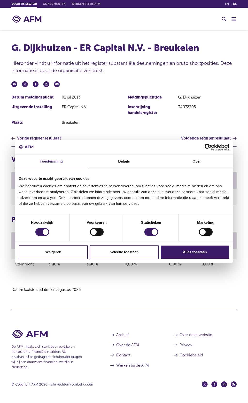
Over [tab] (197, 161)
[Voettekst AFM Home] (53, 334)
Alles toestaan (195, 252)
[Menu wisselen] (234, 19)
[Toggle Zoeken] (224, 19)
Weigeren (53, 252)
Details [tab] (124, 161)
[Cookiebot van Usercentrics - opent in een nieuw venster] (208, 147)
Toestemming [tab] (51, 161)
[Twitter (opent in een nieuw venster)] (205, 384)
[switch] (97, 232)
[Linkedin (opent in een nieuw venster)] (224, 384)
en (227, 4)
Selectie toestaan (124, 252)
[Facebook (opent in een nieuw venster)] (214, 384)
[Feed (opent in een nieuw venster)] (234, 384)
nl (235, 4)
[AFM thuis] (26, 19)
